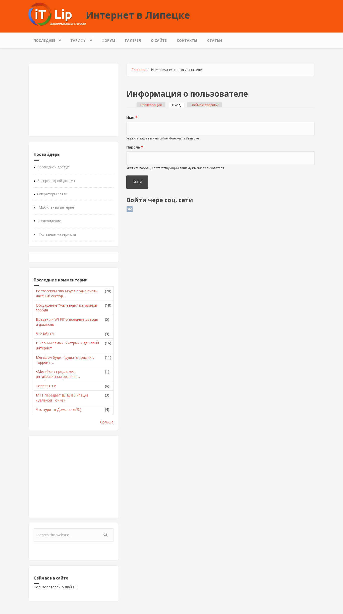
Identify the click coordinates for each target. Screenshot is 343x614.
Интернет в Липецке (138, 15)
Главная (139, 69)
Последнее (41, 39)
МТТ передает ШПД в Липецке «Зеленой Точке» (62, 398)
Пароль (134, 147)
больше (106, 422)
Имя (131, 117)
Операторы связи (52, 194)
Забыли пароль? (204, 104)
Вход (178, 104)
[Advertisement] (73, 99)
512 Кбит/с (45, 333)
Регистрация (151, 104)
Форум (108, 40)
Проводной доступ (53, 167)
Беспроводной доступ (56, 180)
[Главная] (57, 14)
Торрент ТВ (46, 385)
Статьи (214, 40)
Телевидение (50, 221)
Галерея (133, 40)
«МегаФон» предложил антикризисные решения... (58, 374)
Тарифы (75, 39)
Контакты (187, 40)
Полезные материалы (57, 234)
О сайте (159, 40)
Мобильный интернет (57, 207)
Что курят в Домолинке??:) (58, 409)
